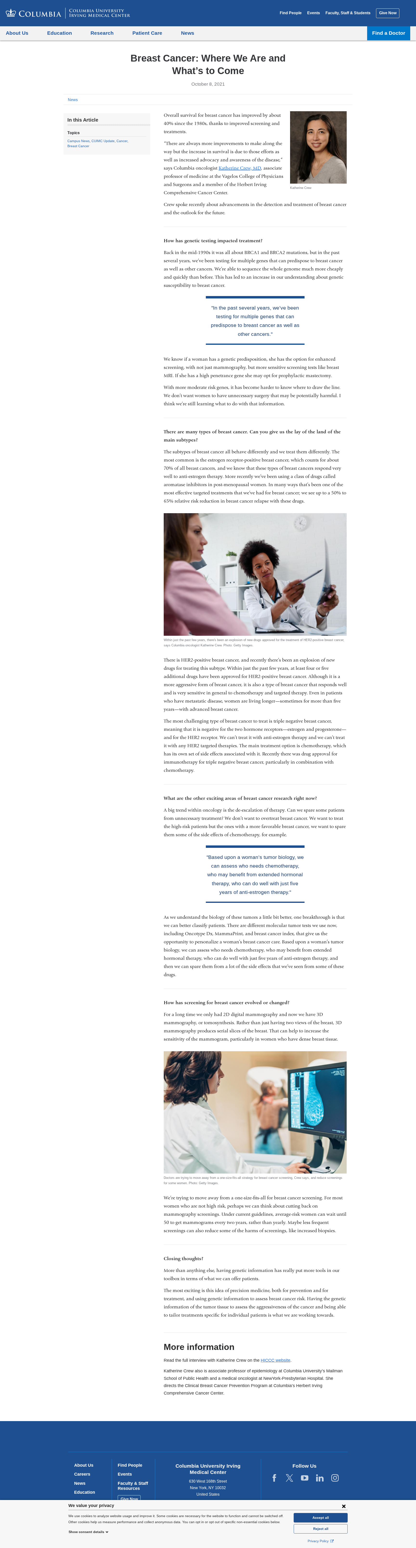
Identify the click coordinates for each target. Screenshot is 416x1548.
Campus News (78, 141)
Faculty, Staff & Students (347, 13)
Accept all (320, 1518)
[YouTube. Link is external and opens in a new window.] (305, 1478)
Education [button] (59, 33)
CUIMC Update (103, 141)
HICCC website (275, 1360)
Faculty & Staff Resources (133, 1486)
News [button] (187, 33)
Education (84, 1492)
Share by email (349, 99)
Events (313, 13)
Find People (291, 13)
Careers (82, 1474)
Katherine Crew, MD (240, 168)
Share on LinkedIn (341, 99)
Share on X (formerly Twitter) (333, 99)
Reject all (320, 1529)
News (73, 100)
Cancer (122, 141)
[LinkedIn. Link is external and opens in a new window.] (320, 1478)
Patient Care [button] (147, 33)
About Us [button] (17, 33)
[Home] (68, 13)
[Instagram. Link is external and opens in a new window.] (335, 1478)
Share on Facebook (326, 99)
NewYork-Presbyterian (242, 1437)
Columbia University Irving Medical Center (177, 1436)
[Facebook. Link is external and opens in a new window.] (274, 1478)
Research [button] (102, 33)
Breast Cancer (78, 146)
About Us (83, 1465)
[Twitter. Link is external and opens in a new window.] (289, 1478)
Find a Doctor (388, 33)
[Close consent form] (344, 1506)
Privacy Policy (319, 1541)
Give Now (387, 13)
